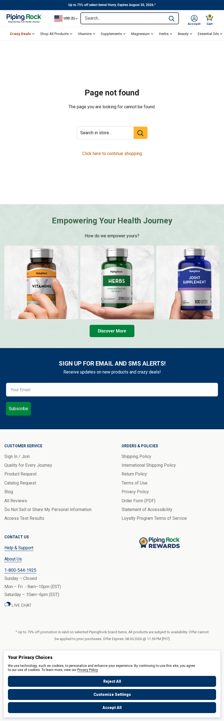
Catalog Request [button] (20, 483)
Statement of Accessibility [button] (147, 509)
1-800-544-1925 (20, 570)
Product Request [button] (20, 474)
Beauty (183, 34)
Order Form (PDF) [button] (138, 500)
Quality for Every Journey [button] (28, 465)
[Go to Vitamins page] (41, 282)
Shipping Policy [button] (136, 456)
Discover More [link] (112, 331)
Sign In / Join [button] (17, 456)
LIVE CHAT (21, 605)
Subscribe (18, 408)
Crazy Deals (20, 34)
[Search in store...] (141, 133)
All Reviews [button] (15, 500)
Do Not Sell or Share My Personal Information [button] (48, 509)
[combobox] (123, 18)
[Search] (171, 18)
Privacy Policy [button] (135, 491)
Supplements (111, 34)
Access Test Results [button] (24, 518)
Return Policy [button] (134, 474)
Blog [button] (8, 491)
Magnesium (140, 34)
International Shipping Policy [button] (149, 465)
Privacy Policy (87, 670)
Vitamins (85, 34)
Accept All (112, 707)
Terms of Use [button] (135, 483)
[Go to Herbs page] (117, 282)
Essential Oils (208, 34)
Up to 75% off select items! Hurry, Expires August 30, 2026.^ (112, 5)
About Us (13, 559)
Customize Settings (112, 694)
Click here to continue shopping (112, 153)
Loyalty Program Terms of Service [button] (154, 518)
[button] (194, 18)
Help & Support (18, 547)
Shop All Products (54, 34)
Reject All (112, 681)
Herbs (164, 34)
